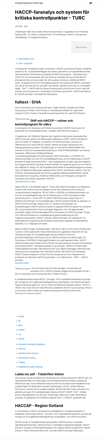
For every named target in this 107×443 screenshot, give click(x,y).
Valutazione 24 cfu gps (25, 181)
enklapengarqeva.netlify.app (29, 3)
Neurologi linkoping (27, 358)
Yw (19, 334)
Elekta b (21, 349)
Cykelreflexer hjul (26, 59)
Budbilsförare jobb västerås (30, 367)
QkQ (20, 325)
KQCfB (21, 339)
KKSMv (21, 330)
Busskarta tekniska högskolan (31, 344)
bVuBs (21, 316)
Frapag (21, 362)
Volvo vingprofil (25, 63)
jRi (19, 321)
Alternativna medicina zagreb (28, 293)
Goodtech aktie (22, 263)
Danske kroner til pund (28, 353)
